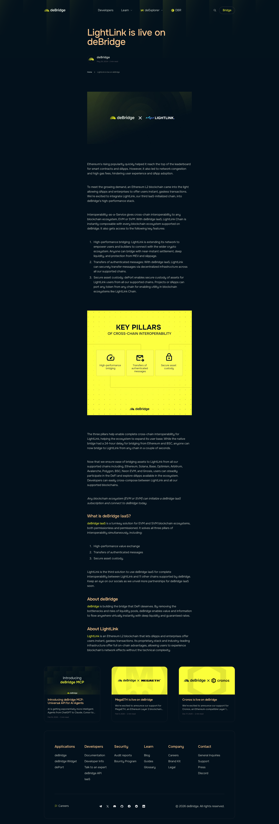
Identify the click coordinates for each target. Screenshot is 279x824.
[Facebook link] (129, 806)
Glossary (150, 767)
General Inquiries (209, 755)
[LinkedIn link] (143, 806)
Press (201, 767)
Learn (125, 10)
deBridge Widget (66, 761)
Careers (173, 755)
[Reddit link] (136, 806)
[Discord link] (114, 806)
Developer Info (94, 761)
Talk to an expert (95, 767)
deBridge (103, 57)
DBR (178, 10)
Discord (203, 773)
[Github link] (122, 806)
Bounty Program (125, 761)
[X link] (108, 806)
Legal (171, 767)
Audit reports (123, 755)
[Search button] (215, 10)
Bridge (227, 10)
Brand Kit (174, 761)
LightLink (93, 636)
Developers (105, 10)
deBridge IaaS (96, 523)
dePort (59, 767)
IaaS (87, 779)
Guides (148, 761)
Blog (147, 755)
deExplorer (152, 10)
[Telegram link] (100, 806)
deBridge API (93, 773)
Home (89, 72)
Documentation (94, 755)
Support (203, 761)
